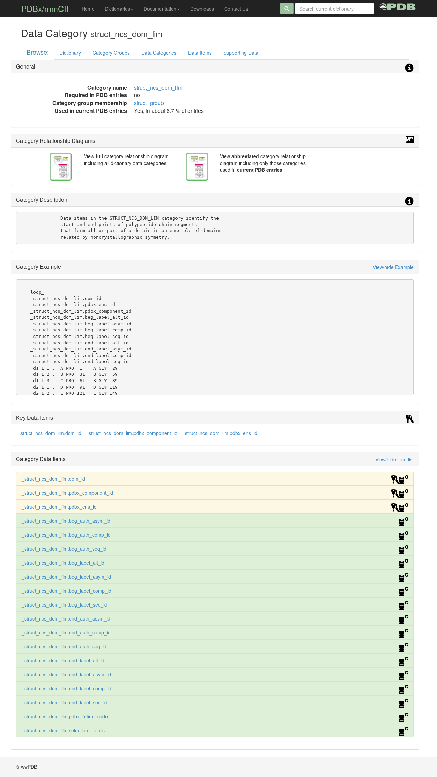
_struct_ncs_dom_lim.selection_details (63, 730)
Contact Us (236, 8)
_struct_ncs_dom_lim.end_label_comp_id (66, 688)
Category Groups (111, 52)
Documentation (160, 8)
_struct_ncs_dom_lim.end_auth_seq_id (64, 646)
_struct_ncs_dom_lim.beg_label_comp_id (66, 590)
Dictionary (70, 52)
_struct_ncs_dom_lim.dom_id (49, 433)
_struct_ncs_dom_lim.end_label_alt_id (63, 660)
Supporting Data (240, 52)
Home (88, 8)
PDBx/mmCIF (46, 8)
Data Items (200, 52)
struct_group (149, 103)
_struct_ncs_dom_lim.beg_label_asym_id (66, 576)
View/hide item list (394, 459)
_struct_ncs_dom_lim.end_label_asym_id (66, 674)
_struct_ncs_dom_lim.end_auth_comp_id (66, 632)
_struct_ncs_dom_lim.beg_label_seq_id (64, 604)
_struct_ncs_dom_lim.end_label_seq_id (64, 702)
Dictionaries (117, 8)
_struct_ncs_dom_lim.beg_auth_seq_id (64, 548)
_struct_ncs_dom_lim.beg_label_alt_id (63, 562)
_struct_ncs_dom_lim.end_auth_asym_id (66, 618)
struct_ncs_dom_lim (158, 87)
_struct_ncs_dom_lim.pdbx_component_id (132, 433)
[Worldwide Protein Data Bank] (397, 6)
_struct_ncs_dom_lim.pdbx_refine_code (65, 716)
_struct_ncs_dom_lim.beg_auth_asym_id (66, 520)
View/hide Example (393, 267)
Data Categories (159, 52)
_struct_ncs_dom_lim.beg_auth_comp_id (66, 534)
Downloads (202, 8)
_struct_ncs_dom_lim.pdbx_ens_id (219, 433)
